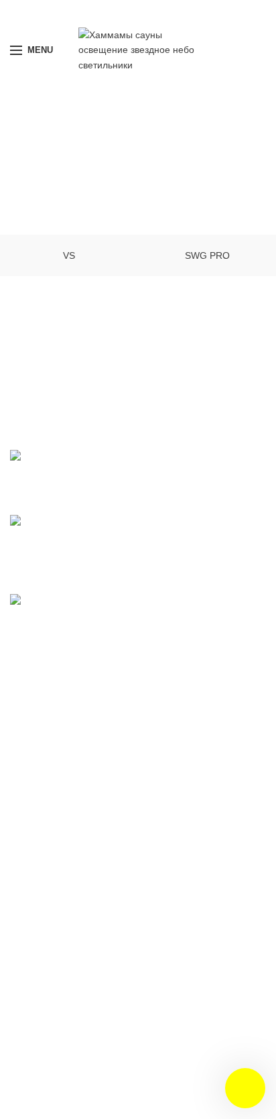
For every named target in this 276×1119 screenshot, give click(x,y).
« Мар (23, 1046)
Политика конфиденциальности (94, 701)
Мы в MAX (138, 12)
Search (248, 800)
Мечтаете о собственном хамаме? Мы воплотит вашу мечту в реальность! (204, 534)
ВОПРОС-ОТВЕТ (56, 728)
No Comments (214, 488)
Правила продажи (60, 675)
